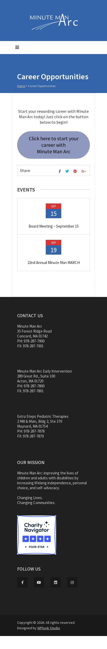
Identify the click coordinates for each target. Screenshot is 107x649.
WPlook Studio (48, 628)
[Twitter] (67, 171)
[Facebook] (60, 171)
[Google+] (84, 171)
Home (21, 86)
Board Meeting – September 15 (54, 226)
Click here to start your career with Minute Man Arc (53, 145)
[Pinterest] (75, 171)
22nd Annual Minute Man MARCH (54, 262)
